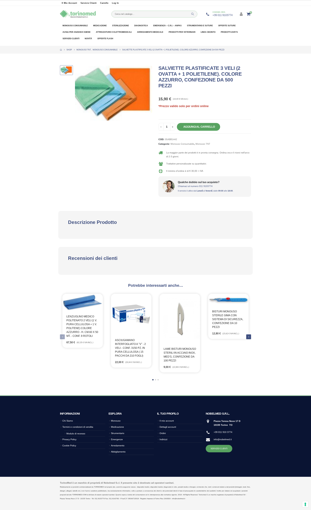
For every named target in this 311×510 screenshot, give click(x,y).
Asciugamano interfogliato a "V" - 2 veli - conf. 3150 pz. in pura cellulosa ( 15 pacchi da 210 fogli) (130, 348)
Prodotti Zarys (229, 32)
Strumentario (117, 433)
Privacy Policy (69, 439)
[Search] (192, 14)
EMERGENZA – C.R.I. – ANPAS (167, 25)
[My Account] (241, 14)
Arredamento (117, 445)
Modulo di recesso (75, 433)
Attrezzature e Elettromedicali (114, 32)
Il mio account (69, 3)
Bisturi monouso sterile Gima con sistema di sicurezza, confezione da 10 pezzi (227, 319)
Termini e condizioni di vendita (77, 427)
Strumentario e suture (200, 25)
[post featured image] (82, 302)
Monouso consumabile (75, 25)
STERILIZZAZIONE (120, 25)
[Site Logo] (78, 14)
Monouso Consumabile (182, 144)
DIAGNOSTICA (141, 25)
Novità (88, 38)
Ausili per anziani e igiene (77, 32)
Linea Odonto (208, 32)
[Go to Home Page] (61, 50)
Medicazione (100, 25)
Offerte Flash (105, 38)
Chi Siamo (67, 420)
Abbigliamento (118, 451)
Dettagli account (168, 427)
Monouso (116, 420)
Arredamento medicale (150, 32)
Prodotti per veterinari (182, 32)
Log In (115, 3)
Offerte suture (227, 25)
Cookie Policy (69, 445)
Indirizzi (163, 439)
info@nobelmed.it (223, 439)
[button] (248, 336)
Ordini (163, 433)
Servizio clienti (89, 3)
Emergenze (117, 439)
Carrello (104, 3)
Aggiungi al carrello (199, 126)
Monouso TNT (203, 144)
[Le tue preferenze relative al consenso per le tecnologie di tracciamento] (305, 504)
